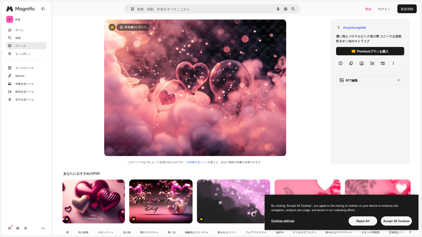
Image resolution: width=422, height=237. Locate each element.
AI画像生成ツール (197, 162)
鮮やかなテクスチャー (339, 232)
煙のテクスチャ (149, 232)
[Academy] (17, 228)
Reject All (362, 221)
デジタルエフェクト (304, 232)
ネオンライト (106, 232)
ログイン (384, 9)
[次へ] (410, 232)
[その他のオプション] (393, 63)
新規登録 (407, 9)
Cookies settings (282, 221)
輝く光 (172, 232)
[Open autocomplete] (131, 9)
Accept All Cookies (396, 221)
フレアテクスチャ (256, 232)
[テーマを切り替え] (25, 228)
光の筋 (127, 232)
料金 (368, 9)
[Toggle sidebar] (43, 8)
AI (148, 162)
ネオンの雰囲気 (370, 232)
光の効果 (83, 232)
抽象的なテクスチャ (197, 232)
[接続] (9, 228)
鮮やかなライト (227, 232)
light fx (280, 232)
